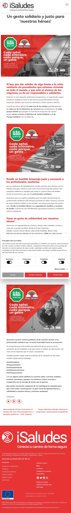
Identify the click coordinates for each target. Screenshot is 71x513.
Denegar (13, 275)
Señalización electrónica (9, 472)
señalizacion (42, 27)
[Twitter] (40, 477)
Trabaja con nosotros (43, 471)
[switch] (26, 262)
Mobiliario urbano (7, 477)
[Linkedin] (44, 477)
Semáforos (5, 469)
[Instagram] (47, 477)
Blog (38, 466)
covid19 (43, 29)
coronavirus (37, 29)
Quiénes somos (41, 463)
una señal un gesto (32, 27)
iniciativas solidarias (45, 31)
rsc (32, 29)
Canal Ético (40, 474)
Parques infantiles (7, 474)
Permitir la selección (35, 275)
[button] (67, 4)
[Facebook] (37, 477)
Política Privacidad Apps (44, 484)
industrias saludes (51, 27)
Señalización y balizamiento (10, 466)
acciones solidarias (52, 29)
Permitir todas (58, 275)
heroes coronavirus (32, 31)
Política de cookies (42, 482)
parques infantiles (25, 29)
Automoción (5, 480)
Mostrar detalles (60, 269)
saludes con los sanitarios (17, 27)
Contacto (39, 468)
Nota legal (39, 487)
